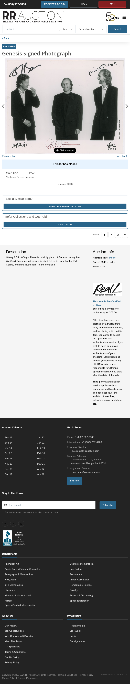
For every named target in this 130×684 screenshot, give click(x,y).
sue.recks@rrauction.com (85, 450)
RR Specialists (12, 646)
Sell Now (74, 480)
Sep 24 (8, 442)
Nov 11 (8, 458)
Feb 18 (41, 453)
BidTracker (75, 630)
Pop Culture (76, 569)
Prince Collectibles (79, 579)
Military (8, 600)
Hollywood (10, 579)
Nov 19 (8, 463)
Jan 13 (41, 437)
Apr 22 (40, 474)
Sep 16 (8, 437)
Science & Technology (81, 595)
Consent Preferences (27, 678)
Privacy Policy (12, 662)
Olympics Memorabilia (81, 563)
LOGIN (83, 4)
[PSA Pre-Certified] (107, 289)
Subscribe (107, 505)
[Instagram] (118, 235)
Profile (73, 636)
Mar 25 (41, 463)
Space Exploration (79, 600)
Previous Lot (8, 156)
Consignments (77, 641)
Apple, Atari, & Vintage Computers (23, 569)
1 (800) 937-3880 (84, 437)
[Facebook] (105, 235)
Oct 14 (8, 448)
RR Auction (30, 675)
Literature (10, 590)
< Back (5, 38)
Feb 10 (41, 448)
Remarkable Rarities (81, 584)
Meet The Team (13, 641)
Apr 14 (40, 469)
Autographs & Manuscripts (19, 574)
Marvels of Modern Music (18, 595)
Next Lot (120, 156)
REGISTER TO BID (54, 4)
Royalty (74, 590)
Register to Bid (77, 625)
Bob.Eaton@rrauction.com (86, 472)
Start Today (65, 224)
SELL (112, 4)
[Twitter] (111, 235)
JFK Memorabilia (14, 584)
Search (117, 29)
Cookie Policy (12, 657)
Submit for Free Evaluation (65, 206)
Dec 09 (8, 469)
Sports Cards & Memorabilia (20, 605)
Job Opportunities (14, 630)
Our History (11, 625)
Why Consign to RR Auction (19, 636)
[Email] (125, 235)
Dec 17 (8, 474)
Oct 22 (8, 453)
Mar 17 (41, 458)
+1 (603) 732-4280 (92, 442)
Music (112, 257)
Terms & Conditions (15, 651)
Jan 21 (41, 442)
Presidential (76, 574)
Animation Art (12, 563)
